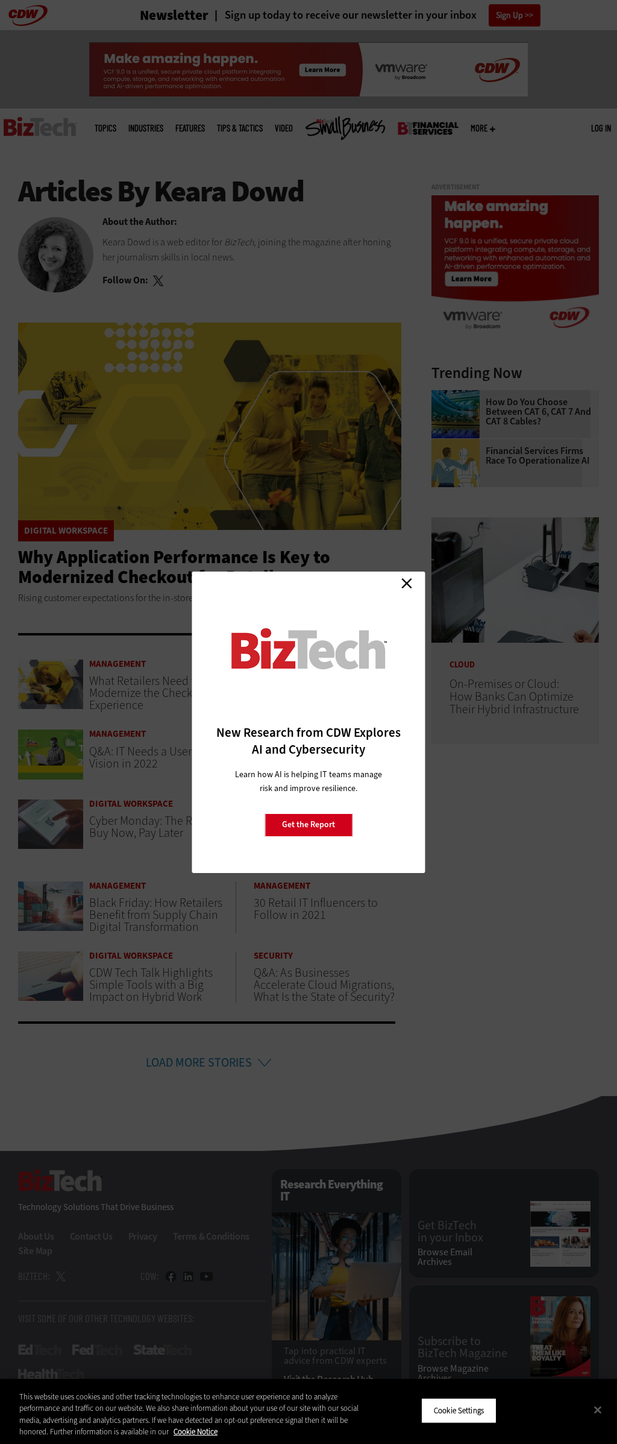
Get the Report (308, 824)
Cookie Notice (196, 1432)
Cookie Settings (459, 1410)
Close (407, 584)
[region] (308, 1411)
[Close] (597, 1409)
